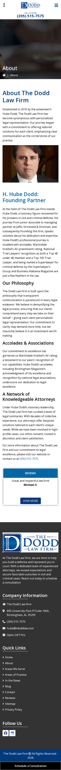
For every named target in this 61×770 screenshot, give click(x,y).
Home (9, 657)
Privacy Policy (13, 709)
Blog (8, 686)
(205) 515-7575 (30, 15)
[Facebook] (6, 733)
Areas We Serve (15, 669)
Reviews (10, 698)
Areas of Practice (15, 675)
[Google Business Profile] (12, 733)
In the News (12, 680)
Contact (10, 692)
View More (30, 501)
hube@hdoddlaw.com (20, 628)
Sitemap (10, 704)
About (9, 663)
